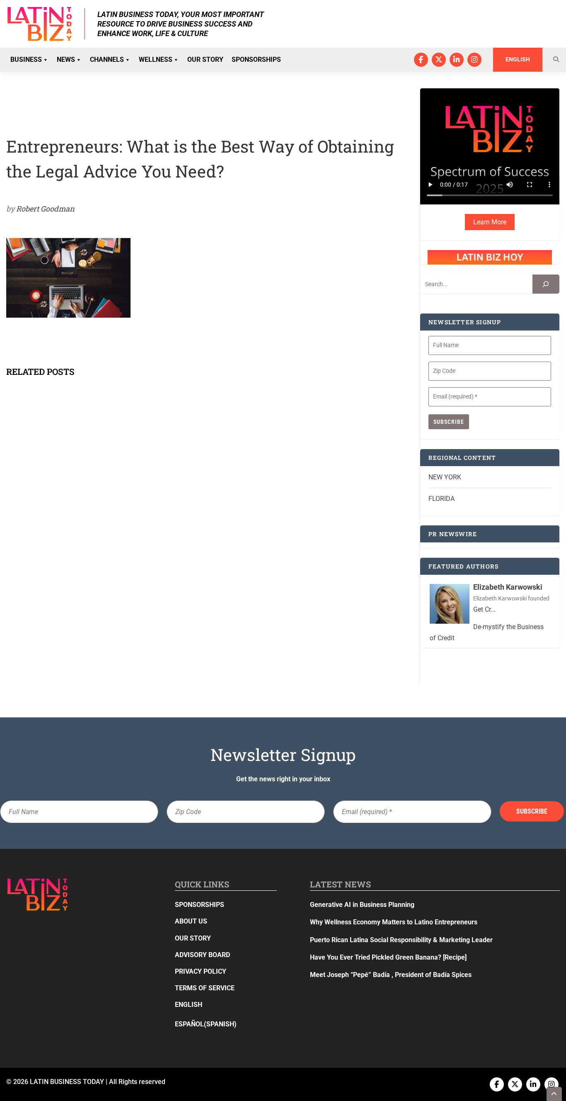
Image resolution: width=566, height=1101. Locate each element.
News (66, 59)
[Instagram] (474, 60)
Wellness (155, 59)
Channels (107, 59)
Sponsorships (256, 59)
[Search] (545, 284)
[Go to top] (554, 1094)
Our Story (205, 59)
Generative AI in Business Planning (362, 905)
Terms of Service (205, 988)
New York (444, 477)
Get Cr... (484, 609)
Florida (441, 499)
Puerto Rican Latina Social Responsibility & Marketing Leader (401, 940)
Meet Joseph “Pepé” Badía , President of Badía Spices (391, 975)
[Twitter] (439, 60)
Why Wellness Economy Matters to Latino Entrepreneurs (393, 922)
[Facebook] (421, 60)
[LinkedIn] (457, 60)
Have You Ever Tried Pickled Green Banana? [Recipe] (388, 957)
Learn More (489, 222)
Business (26, 59)
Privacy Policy (200, 971)
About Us (191, 921)
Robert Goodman (45, 209)
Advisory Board (202, 955)
